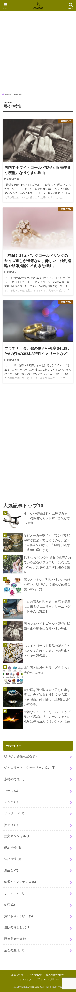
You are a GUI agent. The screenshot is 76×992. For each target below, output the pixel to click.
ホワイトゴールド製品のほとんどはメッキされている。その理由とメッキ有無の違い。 (47, 650)
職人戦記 (36, 987)
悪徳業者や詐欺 (17, 938)
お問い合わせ (34, 975)
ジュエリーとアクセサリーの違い (29, 767)
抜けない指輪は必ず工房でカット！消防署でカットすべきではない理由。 (47, 518)
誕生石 (11, 870)
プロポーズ (14, 813)
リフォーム (14, 893)
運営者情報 (17, 975)
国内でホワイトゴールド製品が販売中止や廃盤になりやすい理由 (47, 626)
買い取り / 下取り (18, 916)
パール (11, 790)
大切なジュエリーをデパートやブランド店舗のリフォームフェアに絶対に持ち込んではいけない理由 (47, 716)
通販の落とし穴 (17, 927)
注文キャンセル (17, 836)
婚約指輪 (12, 847)
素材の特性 (14, 779)
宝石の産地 (14, 950)
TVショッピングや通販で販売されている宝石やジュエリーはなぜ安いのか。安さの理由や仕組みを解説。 (47, 564)
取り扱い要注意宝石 (20, 756)
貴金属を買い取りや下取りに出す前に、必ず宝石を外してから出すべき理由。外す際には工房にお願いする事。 (47, 697)
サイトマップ (24, 979)
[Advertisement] (38, 53)
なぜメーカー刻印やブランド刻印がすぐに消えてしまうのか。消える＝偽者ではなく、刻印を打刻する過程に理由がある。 (47, 543)
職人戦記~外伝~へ (55, 975)
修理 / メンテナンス (20, 881)
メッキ (11, 802)
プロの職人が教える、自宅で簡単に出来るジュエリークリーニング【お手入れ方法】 (47, 606)
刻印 (9, 904)
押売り (11, 825)
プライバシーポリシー (47, 979)
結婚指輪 (12, 859)
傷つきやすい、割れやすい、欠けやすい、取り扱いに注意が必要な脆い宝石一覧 (47, 584)
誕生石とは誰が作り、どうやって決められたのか (47, 670)
